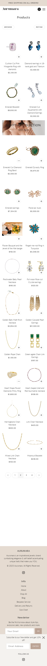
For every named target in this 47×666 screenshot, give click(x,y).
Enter (36, 646)
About (23, 590)
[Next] (39, 475)
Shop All (23, 594)
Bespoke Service (23, 602)
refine (39, 27)
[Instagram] (23, 659)
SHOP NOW (23, 130)
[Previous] (8, 475)
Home (23, 586)
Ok (38, 631)
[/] (13, 9)
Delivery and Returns (23, 606)
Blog (23, 598)
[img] (23, 572)
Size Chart (23, 610)
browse (8, 27)
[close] (43, 637)
